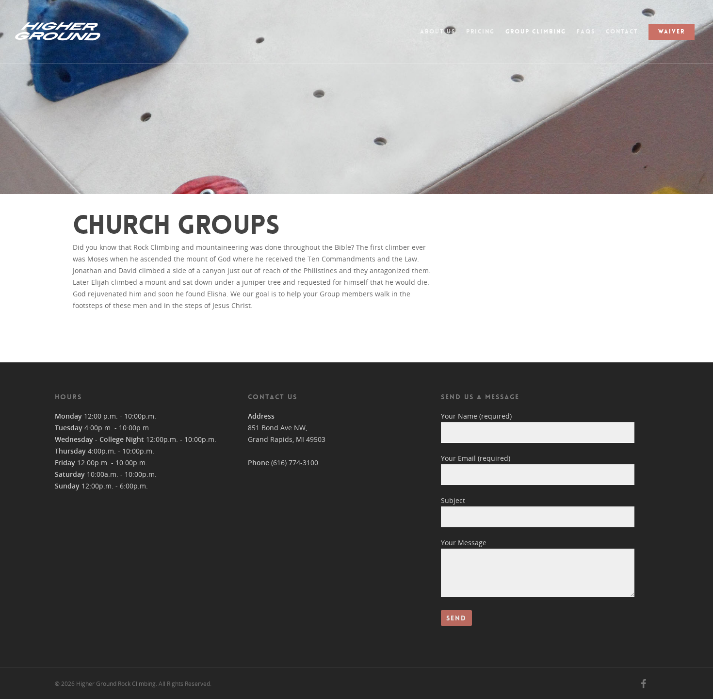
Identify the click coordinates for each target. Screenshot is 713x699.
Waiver (671, 31)
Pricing (480, 31)
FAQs (586, 31)
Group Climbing (535, 31)
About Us (437, 31)
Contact (622, 31)
